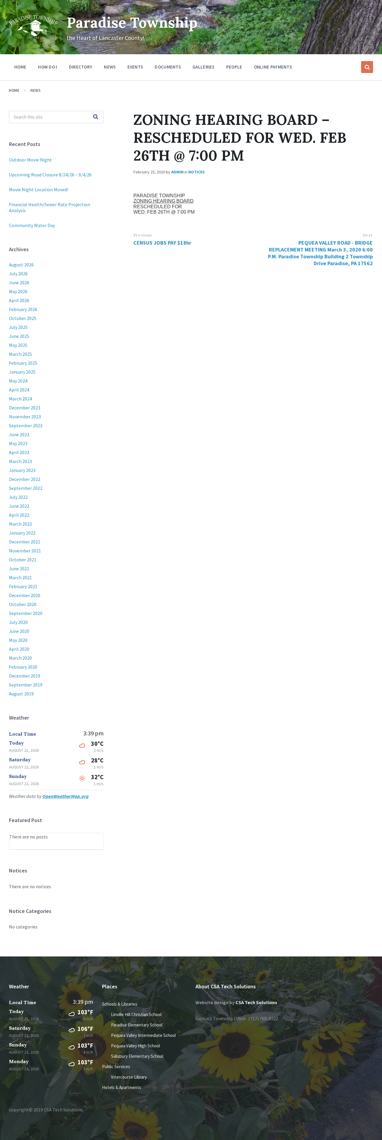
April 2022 (19, 515)
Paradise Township (132, 22)
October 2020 (22, 604)
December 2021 (24, 542)
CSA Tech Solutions (256, 1002)
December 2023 (24, 408)
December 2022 (24, 479)
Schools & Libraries (119, 1004)
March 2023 (20, 461)
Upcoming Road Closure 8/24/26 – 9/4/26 (50, 175)
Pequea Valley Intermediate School (143, 1035)
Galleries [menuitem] (203, 67)
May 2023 (18, 443)
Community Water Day (32, 225)
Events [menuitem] (135, 67)
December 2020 (24, 595)
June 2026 (19, 282)
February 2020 (23, 667)
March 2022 (20, 524)
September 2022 (25, 488)
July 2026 (18, 274)
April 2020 (19, 649)
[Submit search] (95, 117)
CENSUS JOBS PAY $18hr (162, 242)
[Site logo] (33, 37)
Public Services (116, 1066)
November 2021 (25, 551)
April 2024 (19, 390)
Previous (142, 235)
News (35, 90)
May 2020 (18, 640)
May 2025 (18, 345)
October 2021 (22, 560)
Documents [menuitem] (168, 67)
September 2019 (25, 685)
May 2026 (18, 291)
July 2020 (18, 622)
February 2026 (23, 309)
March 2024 (20, 399)
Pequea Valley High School (135, 1046)
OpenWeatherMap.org (65, 796)
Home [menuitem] (20, 67)
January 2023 (22, 470)
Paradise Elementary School (136, 1025)
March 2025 (20, 354)
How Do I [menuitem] (47, 67)
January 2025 (22, 372)
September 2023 (25, 425)
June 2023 (19, 434)
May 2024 (18, 381)
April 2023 (19, 452)
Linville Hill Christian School (136, 1014)
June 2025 (19, 336)
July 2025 (18, 327)
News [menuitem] (109, 67)
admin (177, 172)
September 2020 (25, 613)
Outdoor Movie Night (30, 160)
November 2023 (25, 417)
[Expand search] (367, 67)
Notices (196, 172)
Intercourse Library (129, 1077)
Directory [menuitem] (81, 67)
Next (368, 235)
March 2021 (20, 577)
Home (14, 90)
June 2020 (19, 631)
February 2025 (23, 363)
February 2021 (23, 586)
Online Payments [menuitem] (273, 67)
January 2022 (22, 533)
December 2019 (24, 676)
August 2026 (21, 265)
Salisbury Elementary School (137, 1056)
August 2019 (21, 694)
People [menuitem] (234, 67)
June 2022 (19, 506)
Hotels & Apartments (121, 1087)
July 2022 (18, 497)
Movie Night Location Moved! (38, 189)
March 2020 (20, 658)
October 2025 (22, 318)
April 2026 (19, 300)
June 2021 (19, 568)
